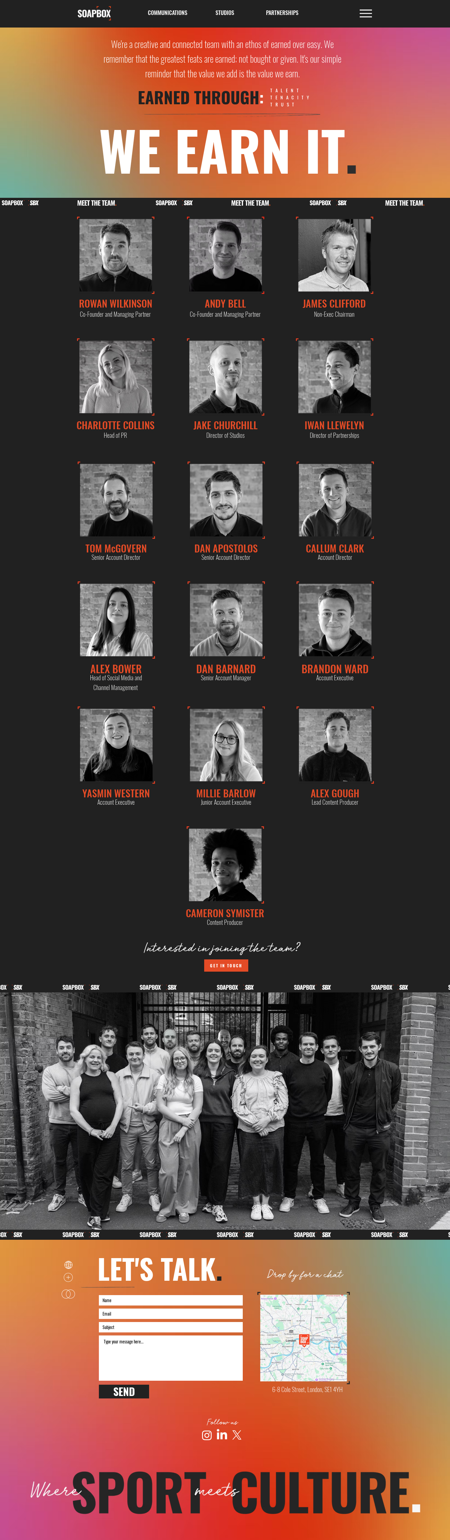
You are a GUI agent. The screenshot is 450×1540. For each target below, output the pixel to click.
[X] (237, 1435)
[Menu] (365, 13)
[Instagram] (207, 1435)
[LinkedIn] (222, 1435)
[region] (115, 255)
